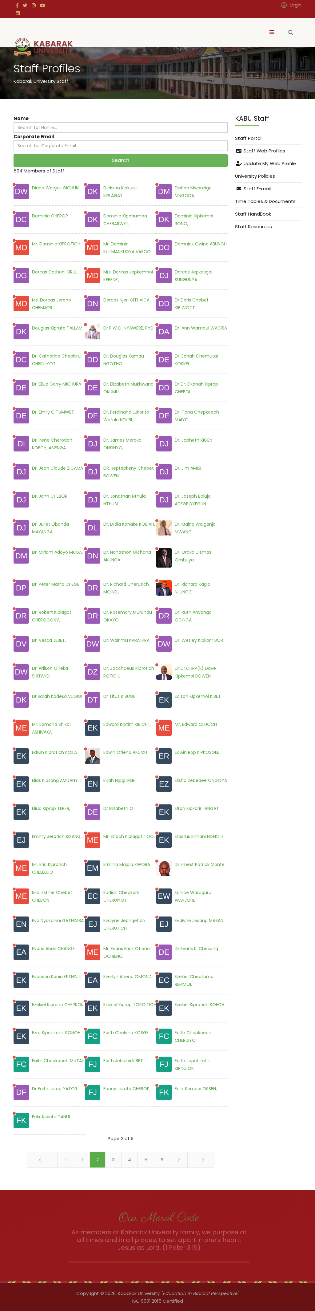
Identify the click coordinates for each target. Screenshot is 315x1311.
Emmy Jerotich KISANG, (57, 836)
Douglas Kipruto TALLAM (57, 328)
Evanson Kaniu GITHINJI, (57, 976)
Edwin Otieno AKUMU (125, 752)
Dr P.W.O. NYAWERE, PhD (128, 328)
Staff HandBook (253, 214)
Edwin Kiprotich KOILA (54, 752)
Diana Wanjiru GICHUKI (55, 188)
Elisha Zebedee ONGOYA (201, 780)
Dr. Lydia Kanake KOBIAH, (129, 524)
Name (21, 118)
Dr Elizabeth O (118, 808)
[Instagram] (34, 5)
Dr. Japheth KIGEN (193, 440)
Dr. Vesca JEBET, (49, 640)
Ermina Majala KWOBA (126, 864)
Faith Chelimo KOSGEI (126, 1033)
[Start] (42, 1159)
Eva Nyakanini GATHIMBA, (58, 920)
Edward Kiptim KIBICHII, (126, 724)
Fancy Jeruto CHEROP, (126, 1089)
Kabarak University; (139, 1293)
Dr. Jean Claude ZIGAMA (57, 468)
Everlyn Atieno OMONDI (128, 976)
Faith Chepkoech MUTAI (57, 1061)
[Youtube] (42, 5)
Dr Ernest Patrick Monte (200, 864)
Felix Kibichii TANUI (51, 1117)
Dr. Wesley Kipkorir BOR (199, 640)
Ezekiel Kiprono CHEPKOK (58, 1004)
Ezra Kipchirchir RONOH (56, 1033)
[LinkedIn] (18, 13)
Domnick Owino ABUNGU (201, 244)
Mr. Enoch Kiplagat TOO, (129, 836)
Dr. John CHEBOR (49, 496)
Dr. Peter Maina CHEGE (55, 584)
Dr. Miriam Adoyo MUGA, (57, 552)
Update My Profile (182, 61)
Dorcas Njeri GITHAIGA (126, 300)
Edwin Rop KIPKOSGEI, (197, 752)
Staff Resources (253, 226)
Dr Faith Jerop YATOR (54, 1089)
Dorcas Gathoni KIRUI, (54, 272)
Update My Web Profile (269, 163)
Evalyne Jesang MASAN (199, 920)
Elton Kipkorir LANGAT (197, 808)
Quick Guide (223, 61)
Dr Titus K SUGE (119, 696)
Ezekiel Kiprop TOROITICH (129, 1004)
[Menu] (272, 32)
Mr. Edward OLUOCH (196, 724)
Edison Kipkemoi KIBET (198, 696)
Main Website (258, 61)
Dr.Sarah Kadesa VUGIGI (57, 696)
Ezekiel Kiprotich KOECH (199, 1004)
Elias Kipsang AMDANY (55, 780)
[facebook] (17, 5)
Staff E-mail (256, 188)
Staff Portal (248, 138)
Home (106, 61)
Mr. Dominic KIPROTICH (56, 244)
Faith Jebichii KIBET (123, 1061)
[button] (290, 5)
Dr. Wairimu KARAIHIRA (126, 640)
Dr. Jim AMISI (188, 468)
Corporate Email (34, 136)
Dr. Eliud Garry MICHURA (56, 384)
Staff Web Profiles (263, 151)
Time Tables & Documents (265, 201)
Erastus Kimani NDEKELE (199, 836)
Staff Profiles (133, 61)
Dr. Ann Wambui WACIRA (201, 328)
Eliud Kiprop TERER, (51, 808)
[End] (201, 1159)
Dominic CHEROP (50, 216)
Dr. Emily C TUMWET (53, 412)
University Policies (255, 176)
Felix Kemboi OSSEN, (196, 1089)
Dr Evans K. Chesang (196, 948)
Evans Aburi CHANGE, (54, 948)
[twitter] (25, 5)
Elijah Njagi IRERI (119, 780)
